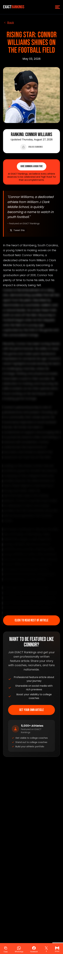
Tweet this (19, 230)
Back (10, 22)
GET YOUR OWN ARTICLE (31, 710)
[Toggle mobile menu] (57, 7)
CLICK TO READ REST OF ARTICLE (31, 620)
